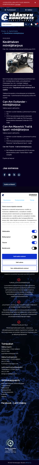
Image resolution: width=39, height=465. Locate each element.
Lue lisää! (17, 4)
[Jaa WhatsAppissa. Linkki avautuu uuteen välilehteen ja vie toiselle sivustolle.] (19, 175)
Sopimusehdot (6, 390)
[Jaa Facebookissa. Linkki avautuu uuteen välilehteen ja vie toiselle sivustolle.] (5, 175)
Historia (3, 396)
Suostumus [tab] (7, 200)
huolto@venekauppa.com (9, 364)
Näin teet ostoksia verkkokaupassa (12, 383)
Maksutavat (5, 388)
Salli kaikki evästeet (19, 256)
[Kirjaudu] (32, 24)
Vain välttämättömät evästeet (19, 268)
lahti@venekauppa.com (9, 374)
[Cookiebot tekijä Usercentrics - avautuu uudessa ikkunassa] (29, 195)
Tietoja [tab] (32, 200)
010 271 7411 (5, 372)
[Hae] (26, 24)
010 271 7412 (5, 361)
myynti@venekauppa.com (9, 353)
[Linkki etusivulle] (17, 17)
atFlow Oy (28, 462)
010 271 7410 (5, 351)
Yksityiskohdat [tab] (19, 200)
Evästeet (4, 394)
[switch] (34, 237)
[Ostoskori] (36, 24)
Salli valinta (19, 262)
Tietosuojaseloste (7, 392)
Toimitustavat (5, 386)
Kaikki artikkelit (9, 184)
